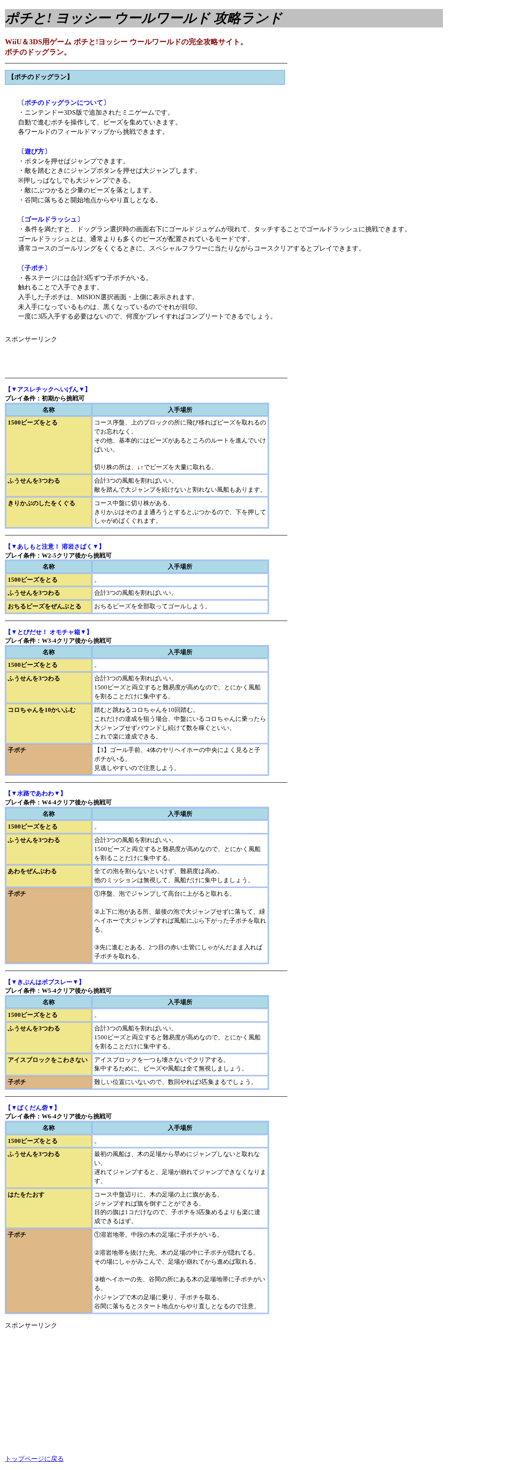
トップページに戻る (34, 1458)
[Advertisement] (100, 356)
